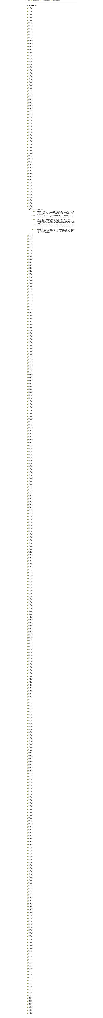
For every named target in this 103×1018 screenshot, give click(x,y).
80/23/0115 (34, 229)
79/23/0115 (34, 215)
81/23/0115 (34, 211)
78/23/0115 (34, 224)
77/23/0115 (34, 219)
